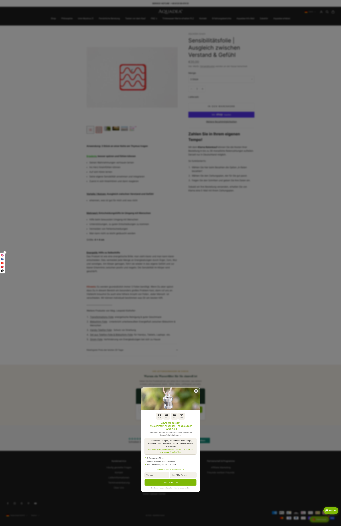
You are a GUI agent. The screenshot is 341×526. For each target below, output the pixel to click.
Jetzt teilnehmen (170, 482)
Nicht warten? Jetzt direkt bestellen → (170, 469)
